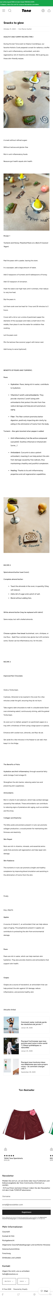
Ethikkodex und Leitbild (11, 1258)
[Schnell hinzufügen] (5, 1149)
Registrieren (26, 1212)
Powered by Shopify (20, 1289)
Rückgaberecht (8, 1240)
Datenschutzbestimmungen (27, 1218)
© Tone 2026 (6, 1289)
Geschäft (6, 1232)
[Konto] (43, 10)
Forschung (6, 1253)
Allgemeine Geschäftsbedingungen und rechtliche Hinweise (26, 1245)
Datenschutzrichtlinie (11, 1249)
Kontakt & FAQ (8, 1236)
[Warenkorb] (49, 10)
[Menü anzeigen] (4, 10)
